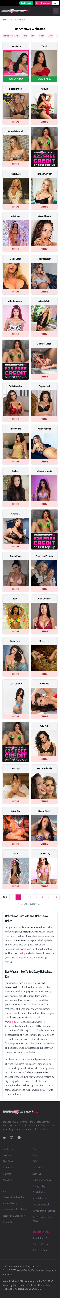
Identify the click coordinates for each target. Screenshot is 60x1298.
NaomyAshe (8, 1167)
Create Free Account (43, 3)
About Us (36, 1173)
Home (4, 19)
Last (55, 897)
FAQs (34, 1161)
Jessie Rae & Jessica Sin (13, 1215)
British (41, 35)
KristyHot (6, 1173)
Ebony (50, 35)
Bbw (33, 35)
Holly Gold (7, 1221)
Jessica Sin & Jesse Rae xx (14, 1197)
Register (22, 957)
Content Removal (40, 1204)
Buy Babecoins (26, 3)
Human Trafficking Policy (44, 1210)
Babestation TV (39, 1237)
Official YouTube (39, 1250)
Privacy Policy (38, 1186)
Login (56, 3)
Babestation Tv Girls (11, 35)
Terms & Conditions (41, 1179)
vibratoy (21, 953)
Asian (25, 35)
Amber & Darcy (9, 1203)
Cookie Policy (38, 1192)
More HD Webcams (41, 1244)
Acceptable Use (39, 1198)
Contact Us (37, 1167)
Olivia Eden (7, 1161)
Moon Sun (7, 1179)
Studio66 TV (16, 1021)
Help (34, 1155)
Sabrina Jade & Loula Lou (14, 1209)
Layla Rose (7, 1155)
